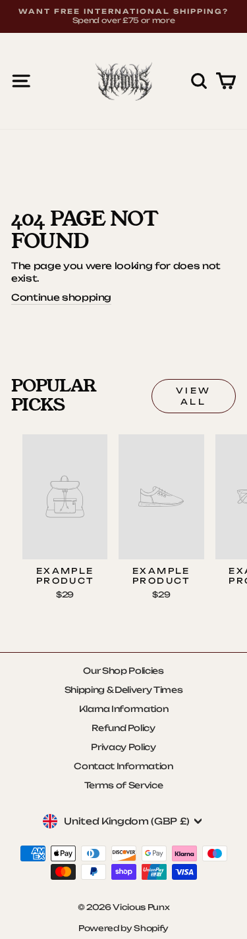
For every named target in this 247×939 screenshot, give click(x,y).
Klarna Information (124, 708)
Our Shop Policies (123, 670)
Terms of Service (123, 785)
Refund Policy (123, 728)
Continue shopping (61, 297)
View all (193, 396)
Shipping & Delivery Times (123, 689)
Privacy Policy (123, 747)
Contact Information (123, 766)
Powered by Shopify (123, 928)
